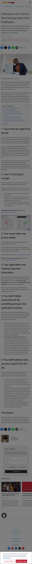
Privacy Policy (6, 558)
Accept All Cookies (21, 561)
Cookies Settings (9, 561)
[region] (16, 558)
